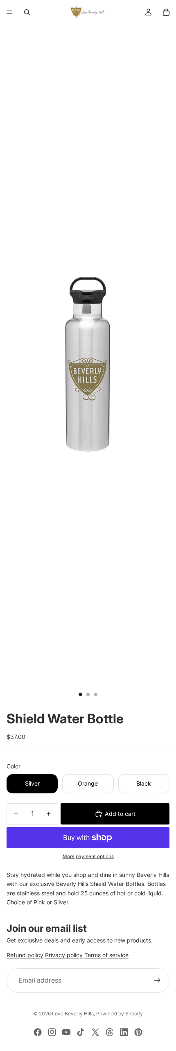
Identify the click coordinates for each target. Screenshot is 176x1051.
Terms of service (106, 955)
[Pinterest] (138, 1032)
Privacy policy (64, 955)
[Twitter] (95, 1032)
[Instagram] (52, 1032)
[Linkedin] (124, 1032)
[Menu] (9, 12)
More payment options (88, 856)
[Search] (27, 12)
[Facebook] (38, 1032)
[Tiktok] (81, 1032)
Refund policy (25, 955)
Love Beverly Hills (73, 1013)
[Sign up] (157, 980)
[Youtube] (66, 1032)
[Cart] (166, 12)
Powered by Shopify (119, 1013)
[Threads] (110, 1032)
